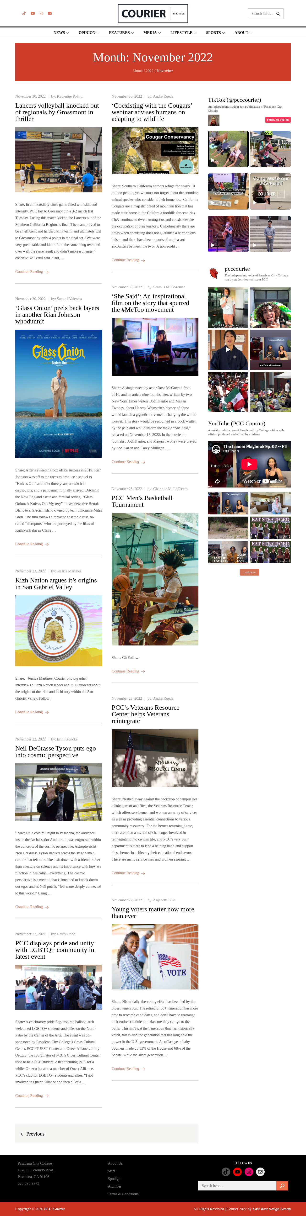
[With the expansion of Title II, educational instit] (228, 350)
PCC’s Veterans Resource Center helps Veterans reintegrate (145, 714)
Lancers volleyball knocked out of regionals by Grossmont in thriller (57, 112)
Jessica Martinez (69, 571)
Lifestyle (181, 33)
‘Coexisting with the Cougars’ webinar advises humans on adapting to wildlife (152, 112)
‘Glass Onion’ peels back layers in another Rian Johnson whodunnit (57, 314)
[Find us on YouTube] (33, 13)
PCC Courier (54, 1209)
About (241, 33)
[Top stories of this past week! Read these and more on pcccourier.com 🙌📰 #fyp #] (270, 234)
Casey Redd (66, 934)
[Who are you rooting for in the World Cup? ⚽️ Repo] (228, 392)
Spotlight (114, 1179)
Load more (249, 572)
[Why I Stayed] (270, 503)
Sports (213, 33)
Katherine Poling (69, 96)
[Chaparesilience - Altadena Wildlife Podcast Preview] (228, 528)
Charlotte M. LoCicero (170, 489)
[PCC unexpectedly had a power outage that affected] (228, 307)
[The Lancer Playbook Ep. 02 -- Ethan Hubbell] (228, 503)
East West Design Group (271, 1209)
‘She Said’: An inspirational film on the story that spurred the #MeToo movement (150, 302)
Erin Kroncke (67, 739)
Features (119, 33)
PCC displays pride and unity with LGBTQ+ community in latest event (54, 949)
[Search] (282, 1185)
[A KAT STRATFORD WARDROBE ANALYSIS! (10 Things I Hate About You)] (270, 552)
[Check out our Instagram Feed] (41, 13)
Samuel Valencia (69, 299)
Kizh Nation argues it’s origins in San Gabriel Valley (56, 583)
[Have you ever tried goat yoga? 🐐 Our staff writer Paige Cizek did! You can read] (228, 149)
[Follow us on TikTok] (24, 13)
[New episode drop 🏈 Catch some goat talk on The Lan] (270, 350)
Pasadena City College (35, 1163)
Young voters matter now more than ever (153, 912)
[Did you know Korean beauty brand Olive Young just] (270, 307)
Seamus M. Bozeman (169, 287)
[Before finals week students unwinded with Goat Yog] (270, 392)
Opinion (87, 33)
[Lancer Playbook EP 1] (228, 552)
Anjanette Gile (164, 900)
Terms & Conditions (123, 1194)
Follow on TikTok (278, 119)
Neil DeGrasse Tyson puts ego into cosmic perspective (55, 752)
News (59, 33)
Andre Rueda (163, 96)
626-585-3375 (28, 1183)
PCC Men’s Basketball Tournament (142, 501)
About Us (115, 1163)
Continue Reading (29, 272)
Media (150, 33)
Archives (114, 1186)
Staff (111, 1171)
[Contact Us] (50, 13)
